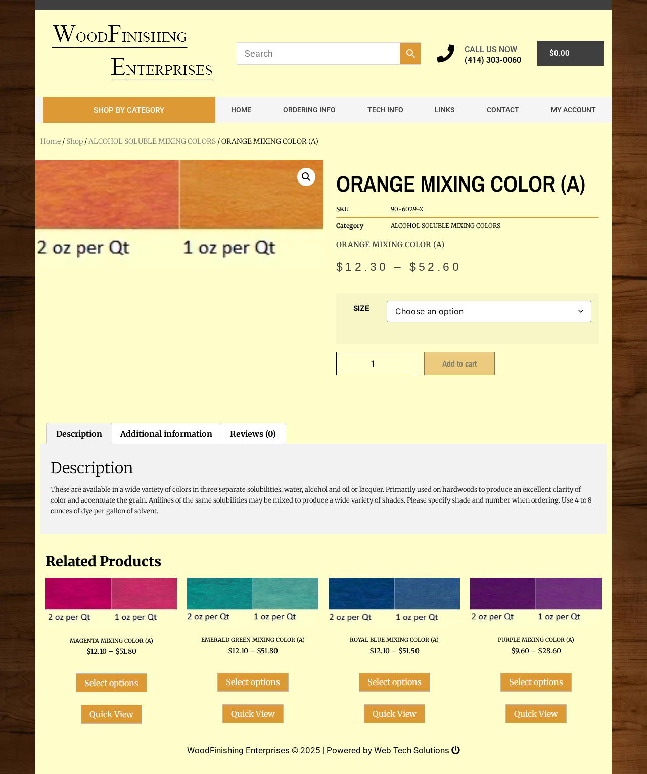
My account (573, 110)
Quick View (111, 714)
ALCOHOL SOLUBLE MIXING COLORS (152, 141)
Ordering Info (309, 110)
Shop (74, 141)
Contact (503, 110)
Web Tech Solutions (412, 750)
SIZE (361, 308)
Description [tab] (79, 434)
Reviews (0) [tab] (253, 434)
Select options (111, 683)
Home (241, 110)
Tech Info (385, 110)
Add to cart (459, 363)
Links (445, 110)
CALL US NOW (491, 49)
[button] (129, 110)
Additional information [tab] (166, 434)
